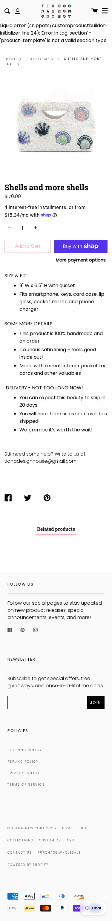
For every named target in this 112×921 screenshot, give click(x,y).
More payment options (81, 260)
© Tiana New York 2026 (31, 828)
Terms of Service (26, 784)
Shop (84, 828)
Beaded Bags (39, 59)
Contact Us (19, 852)
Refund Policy (23, 761)
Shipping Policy (24, 750)
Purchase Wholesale (59, 852)
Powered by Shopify (27, 865)
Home (10, 59)
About (73, 840)
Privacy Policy (23, 773)
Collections (20, 840)
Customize (50, 840)
